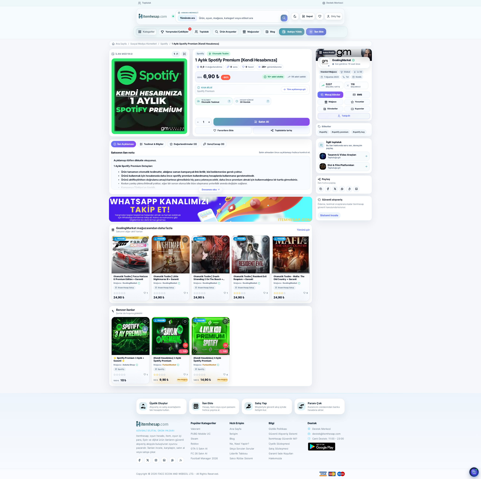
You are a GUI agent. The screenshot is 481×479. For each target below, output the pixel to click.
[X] (335, 189)
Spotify (164, 43)
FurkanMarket (169, 365)
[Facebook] (328, 189)
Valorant (195, 428)
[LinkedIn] (356, 189)
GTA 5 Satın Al (199, 448)
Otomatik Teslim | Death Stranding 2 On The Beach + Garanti (208, 279)
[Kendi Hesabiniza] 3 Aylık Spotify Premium (167, 359)
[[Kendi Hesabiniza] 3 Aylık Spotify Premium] (171, 336)
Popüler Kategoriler (203, 423)
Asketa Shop (129, 365)
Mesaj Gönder (332, 94)
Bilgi (271, 423)
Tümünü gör (303, 229)
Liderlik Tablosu (239, 453)
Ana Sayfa (121, 43)
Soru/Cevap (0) (215, 144)
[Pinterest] (349, 189)
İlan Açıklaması (125, 144)
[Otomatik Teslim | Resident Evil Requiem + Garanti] (251, 254)
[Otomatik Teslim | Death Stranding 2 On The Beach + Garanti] (211, 254)
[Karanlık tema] (295, 16)
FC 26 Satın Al (199, 453)
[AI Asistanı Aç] (474, 472)
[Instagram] (156, 460)
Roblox (195, 443)
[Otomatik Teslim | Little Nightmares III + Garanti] (171, 254)
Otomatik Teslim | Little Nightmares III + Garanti (166, 278)
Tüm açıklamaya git (296, 89)
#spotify (323, 132)
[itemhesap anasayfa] (156, 16)
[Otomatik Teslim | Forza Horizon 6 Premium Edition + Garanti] (131, 254)
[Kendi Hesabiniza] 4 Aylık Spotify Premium (207, 359)
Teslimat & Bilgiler (153, 144)
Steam (194, 438)
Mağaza (332, 102)
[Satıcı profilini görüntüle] (325, 62)
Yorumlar (359, 102)
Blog (232, 438)
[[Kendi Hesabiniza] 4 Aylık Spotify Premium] (211, 336)
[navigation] (240, 31)
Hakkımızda (275, 458)
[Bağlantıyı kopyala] (321, 189)
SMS (359, 94)
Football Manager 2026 (204, 458)
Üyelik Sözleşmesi (279, 443)
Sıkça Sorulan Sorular (242, 448)
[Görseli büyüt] (184, 54)
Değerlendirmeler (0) (185, 144)
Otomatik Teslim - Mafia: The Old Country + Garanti (289, 278)
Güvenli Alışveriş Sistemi (283, 433)
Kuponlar (359, 108)
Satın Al (264, 121)
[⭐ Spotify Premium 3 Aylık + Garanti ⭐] (131, 336)
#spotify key (359, 132)
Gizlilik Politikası (278, 428)
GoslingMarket (130, 283)
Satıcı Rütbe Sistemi (241, 458)
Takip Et (346, 115)
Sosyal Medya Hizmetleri (143, 43)
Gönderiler (332, 108)
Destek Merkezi (321, 428)
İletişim (234, 433)
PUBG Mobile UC (200, 433)
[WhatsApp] (342, 189)
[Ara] (284, 18)
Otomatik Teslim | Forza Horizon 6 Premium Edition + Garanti (130, 278)
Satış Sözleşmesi (278, 448)
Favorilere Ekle (226, 130)
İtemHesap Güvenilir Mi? (283, 438)
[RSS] (181, 460)
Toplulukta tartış (283, 130)
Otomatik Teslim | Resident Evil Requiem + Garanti (250, 278)
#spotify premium (340, 132)
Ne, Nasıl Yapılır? (239, 443)
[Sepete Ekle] (145, 329)
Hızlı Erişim (237, 423)
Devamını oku (209, 189)
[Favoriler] (320, 16)
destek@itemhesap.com (326, 433)
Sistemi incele (329, 215)
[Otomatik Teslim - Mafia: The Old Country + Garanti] (291, 254)
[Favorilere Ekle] (145, 240)
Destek (312, 423)
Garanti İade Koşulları (281, 453)
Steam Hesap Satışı (126, 288)
